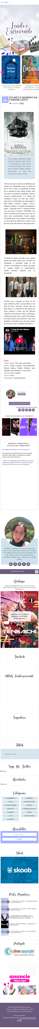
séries (30, 812)
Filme (21, 103)
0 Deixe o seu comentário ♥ (20, 403)
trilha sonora (29, 816)
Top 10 (11, 802)
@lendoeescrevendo (10, 754)
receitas (11, 809)
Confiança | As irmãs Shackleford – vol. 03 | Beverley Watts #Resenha (11, 87)
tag (11, 816)
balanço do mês (30, 802)
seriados (11, 812)
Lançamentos (11, 798)
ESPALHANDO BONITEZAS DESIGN (26, 1019)
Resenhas (30, 798)
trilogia (11, 819)
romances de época (30, 809)
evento (30, 805)
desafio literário (11, 805)
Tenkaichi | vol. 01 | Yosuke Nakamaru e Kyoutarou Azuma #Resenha (19, 616)
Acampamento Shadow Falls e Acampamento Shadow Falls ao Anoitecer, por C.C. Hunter (22, 917)
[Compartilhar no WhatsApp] (33, 409)
